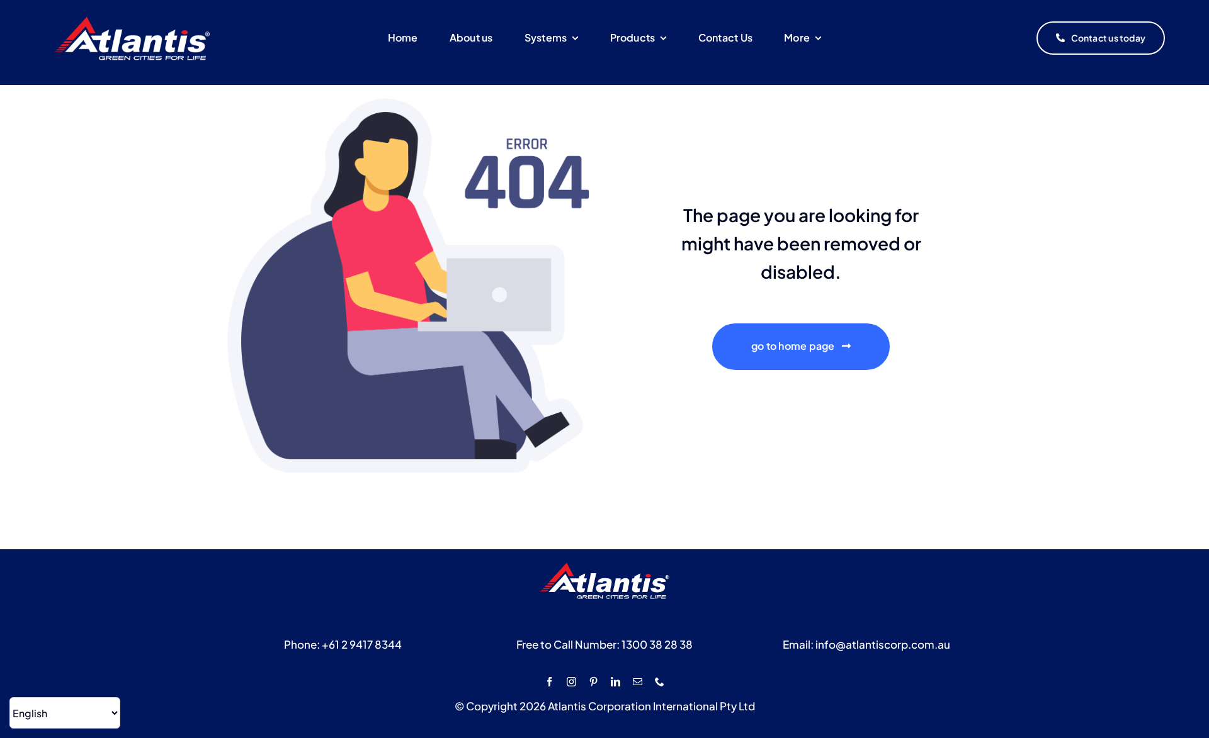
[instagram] (571, 681)
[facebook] (549, 681)
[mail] (637, 681)
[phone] (659, 681)
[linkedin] (615, 681)
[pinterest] (593, 681)
